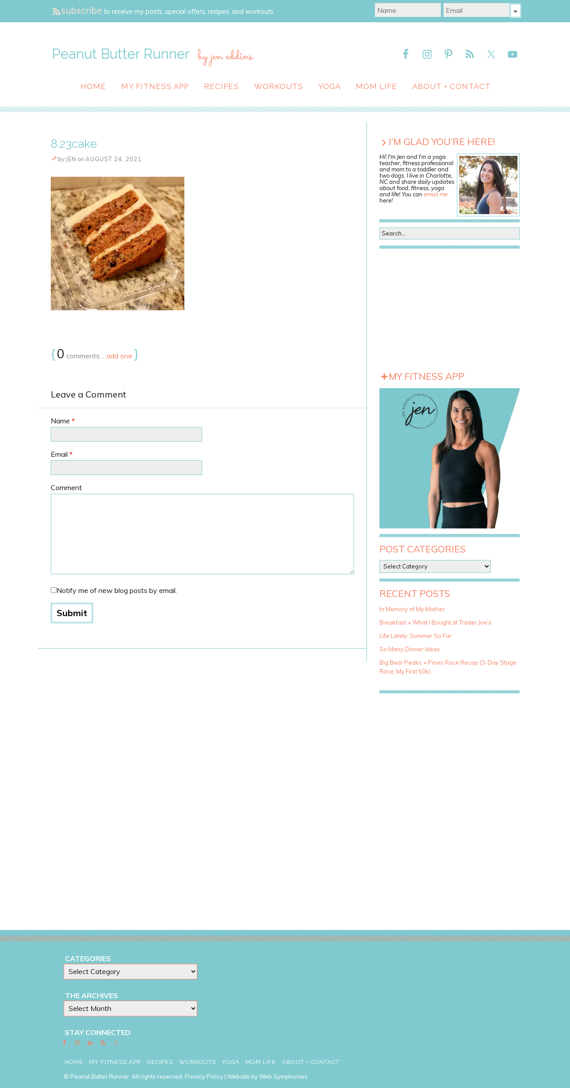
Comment (66, 487)
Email (62, 454)
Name (63, 420)
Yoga (329, 86)
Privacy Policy (204, 1076)
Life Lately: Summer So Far (415, 635)
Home (93, 86)
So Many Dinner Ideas (409, 649)
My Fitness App (155, 86)
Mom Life (376, 86)
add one (119, 355)
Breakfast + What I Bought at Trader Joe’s (435, 622)
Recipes (221, 86)
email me (436, 194)
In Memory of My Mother (412, 609)
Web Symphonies (283, 1076)
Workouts (278, 86)
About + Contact (451, 86)
